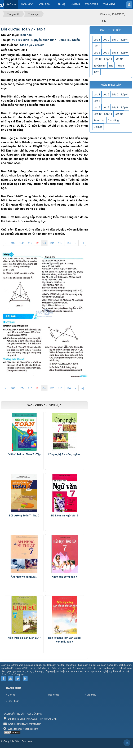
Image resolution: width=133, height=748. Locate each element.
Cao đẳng (113, 120)
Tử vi (96, 72)
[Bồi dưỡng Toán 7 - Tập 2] (24, 493)
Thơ (111, 65)
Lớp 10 (97, 59)
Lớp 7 (106, 52)
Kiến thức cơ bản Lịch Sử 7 (24, 638)
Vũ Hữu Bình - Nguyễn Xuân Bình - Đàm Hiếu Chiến (46, 40)
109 (21, 243)
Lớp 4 (124, 39)
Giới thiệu (91, 694)
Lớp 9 (124, 52)
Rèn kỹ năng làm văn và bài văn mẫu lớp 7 (64, 640)
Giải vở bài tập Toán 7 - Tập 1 (24, 456)
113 (60, 243)
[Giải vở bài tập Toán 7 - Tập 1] (24, 432)
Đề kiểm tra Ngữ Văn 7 (64, 515)
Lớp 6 (97, 52)
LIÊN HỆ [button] (60, 4)
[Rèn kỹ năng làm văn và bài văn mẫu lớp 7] (64, 615)
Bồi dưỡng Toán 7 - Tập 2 (24, 515)
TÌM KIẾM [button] (109, 4)
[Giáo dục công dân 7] (64, 554)
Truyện (120, 65)
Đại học (98, 127)
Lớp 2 (106, 39)
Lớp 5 (97, 46)
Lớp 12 (119, 59)
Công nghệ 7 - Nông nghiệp (64, 454)
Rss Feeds (53, 694)
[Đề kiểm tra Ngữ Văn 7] (64, 493)
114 (68, 243)
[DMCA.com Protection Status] (12, 731)
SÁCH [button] (10, 4)
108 (13, 243)
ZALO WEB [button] (91, 4)
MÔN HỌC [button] (27, 4)
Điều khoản (13, 700)
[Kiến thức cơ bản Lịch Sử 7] (24, 615)
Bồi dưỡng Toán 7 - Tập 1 (23, 29)
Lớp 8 (115, 52)
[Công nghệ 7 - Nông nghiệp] (64, 432)
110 (30, 243)
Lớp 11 (108, 59)
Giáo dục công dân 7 (64, 576)
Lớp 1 (97, 39)
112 (52, 243)
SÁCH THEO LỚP (110, 30)
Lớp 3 (115, 39)
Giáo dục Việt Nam (32, 45)
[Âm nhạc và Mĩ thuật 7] (24, 554)
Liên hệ (11, 694)
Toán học (25, 35)
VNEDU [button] (75, 4)
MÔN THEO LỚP (111, 84)
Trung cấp (99, 120)
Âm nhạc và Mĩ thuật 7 (24, 576)
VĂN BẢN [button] (44, 4)
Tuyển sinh (100, 65)
